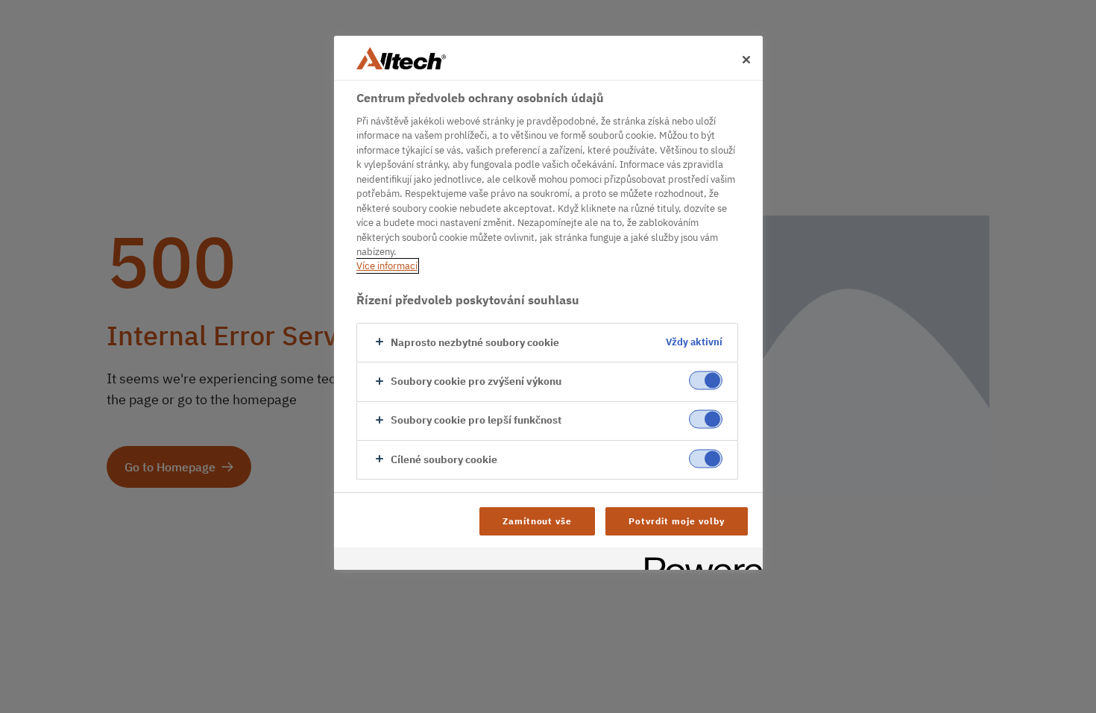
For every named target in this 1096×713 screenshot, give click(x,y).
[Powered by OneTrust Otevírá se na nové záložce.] (698, 560)
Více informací (387, 266)
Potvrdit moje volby (676, 521)
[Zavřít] (746, 59)
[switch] (705, 380)
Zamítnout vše (537, 521)
